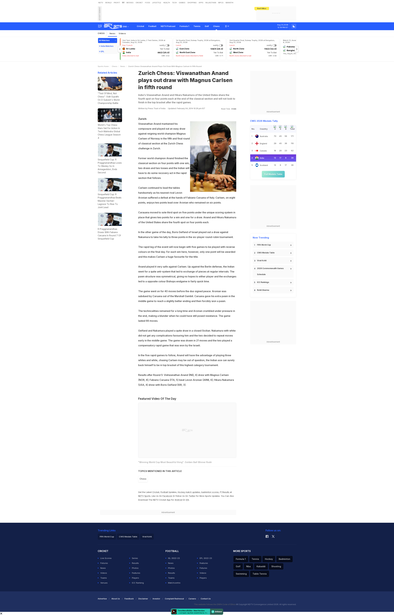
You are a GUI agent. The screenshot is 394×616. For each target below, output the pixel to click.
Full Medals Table (273, 174)
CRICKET (139, 3)
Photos (135, 568)
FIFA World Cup (264, 245)
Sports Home (103, 66)
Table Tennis (260, 573)
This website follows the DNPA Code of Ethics (215, 604)
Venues (104, 583)
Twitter (192, 496)
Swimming (241, 573)
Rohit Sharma (263, 290)
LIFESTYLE (156, 3)
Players (135, 578)
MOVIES (130, 3)
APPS (201, 3)
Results (135, 563)
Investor (156, 599)
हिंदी (123, 3)
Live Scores (106, 558)
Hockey (269, 559)
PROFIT (117, 3)
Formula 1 (184, 26)
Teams (103, 578)
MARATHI (229, 3)
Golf (207, 26)
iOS (187, 500)
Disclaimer (143, 599)
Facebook (167, 496)
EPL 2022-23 (206, 558)
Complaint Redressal (174, 599)
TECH (174, 3)
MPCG (220, 3)
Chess (216, 26)
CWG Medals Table (266, 253)
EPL (102, 51)
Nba (248, 566)
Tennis (196, 26)
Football (152, 26)
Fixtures (104, 563)
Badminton (284, 559)
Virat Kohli (261, 260)
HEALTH (166, 3)
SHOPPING (192, 3)
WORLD (108, 3)
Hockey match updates (189, 492)
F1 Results (225, 492)
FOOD (147, 3)
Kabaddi (261, 566)
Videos (122, 33)
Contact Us (206, 599)
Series (135, 558)
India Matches (107, 46)
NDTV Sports (144, 496)
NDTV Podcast (168, 26)
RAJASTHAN (210, 3)
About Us (115, 599)
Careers (192, 599)
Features (136, 573)
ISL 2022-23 (174, 558)
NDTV (100, 3)
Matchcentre (174, 583)
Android (178, 500)
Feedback (129, 599)
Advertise (102, 599)
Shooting (276, 566)
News (112, 33)
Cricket (140, 26)
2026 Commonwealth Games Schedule (270, 271)
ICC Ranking (138, 583)
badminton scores (210, 492)
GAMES (182, 3)
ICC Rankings (263, 282)
